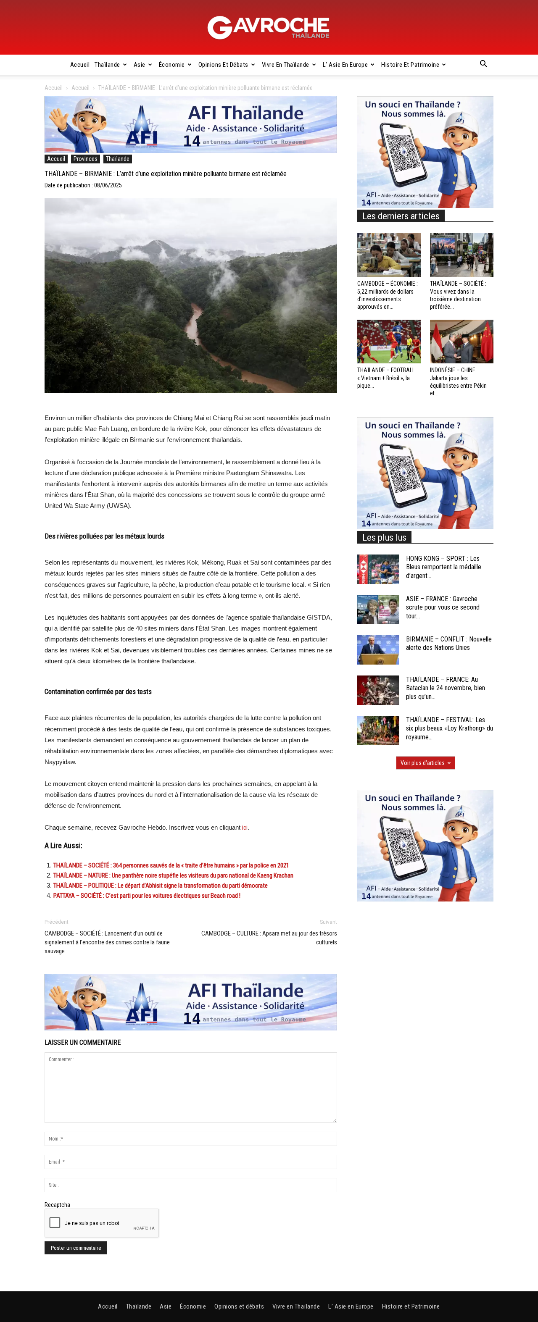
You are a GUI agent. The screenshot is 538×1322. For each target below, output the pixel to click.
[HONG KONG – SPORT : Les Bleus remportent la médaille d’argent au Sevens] (378, 569)
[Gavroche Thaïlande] (269, 27)
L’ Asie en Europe (345, 64)
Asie (139, 64)
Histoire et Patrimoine (410, 64)
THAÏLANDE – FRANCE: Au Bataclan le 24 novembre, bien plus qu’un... (445, 688)
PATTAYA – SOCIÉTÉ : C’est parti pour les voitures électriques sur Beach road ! (146, 895)
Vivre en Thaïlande (285, 64)
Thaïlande (107, 64)
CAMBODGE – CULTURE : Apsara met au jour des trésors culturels (269, 938)
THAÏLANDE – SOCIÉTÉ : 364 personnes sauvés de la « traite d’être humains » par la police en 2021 (171, 865)
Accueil (80, 64)
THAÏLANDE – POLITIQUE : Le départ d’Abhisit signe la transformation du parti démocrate (160, 885)
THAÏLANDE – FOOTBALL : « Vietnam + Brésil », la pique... (387, 378)
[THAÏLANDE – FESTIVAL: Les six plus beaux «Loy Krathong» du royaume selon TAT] (378, 730)
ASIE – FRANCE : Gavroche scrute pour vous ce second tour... (443, 607)
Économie (172, 64)
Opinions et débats (223, 64)
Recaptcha (57, 1204)
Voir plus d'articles (423, 763)
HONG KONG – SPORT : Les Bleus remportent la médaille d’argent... (443, 567)
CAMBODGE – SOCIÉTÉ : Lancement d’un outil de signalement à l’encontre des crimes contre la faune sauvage (107, 942)
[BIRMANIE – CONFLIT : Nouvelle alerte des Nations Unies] (378, 650)
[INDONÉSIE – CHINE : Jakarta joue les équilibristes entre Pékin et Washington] (462, 341)
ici (245, 827)
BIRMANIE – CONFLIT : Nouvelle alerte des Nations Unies (449, 643)
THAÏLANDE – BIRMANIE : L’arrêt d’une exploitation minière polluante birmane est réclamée (166, 174)
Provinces (86, 158)
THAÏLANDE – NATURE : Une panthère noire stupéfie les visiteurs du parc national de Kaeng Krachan (173, 875)
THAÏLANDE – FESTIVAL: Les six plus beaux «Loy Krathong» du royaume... (449, 728)
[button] (483, 65)
